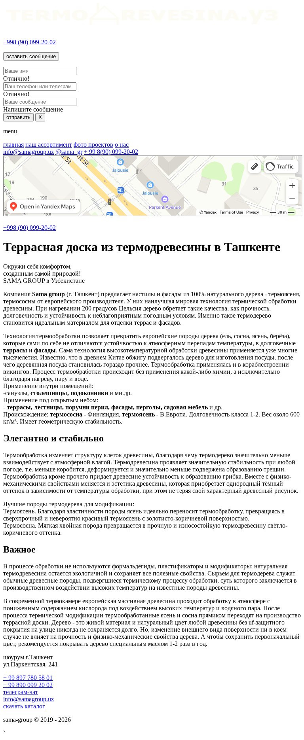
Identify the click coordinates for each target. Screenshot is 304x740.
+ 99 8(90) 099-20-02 (111, 151)
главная (13, 144)
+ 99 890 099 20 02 (28, 684)
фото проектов (93, 144)
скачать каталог (24, 706)
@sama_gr (68, 151)
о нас (122, 144)
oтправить (18, 117)
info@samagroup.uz (28, 151)
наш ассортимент (48, 144)
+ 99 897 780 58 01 (28, 677)
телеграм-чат (20, 692)
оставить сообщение (31, 56)
